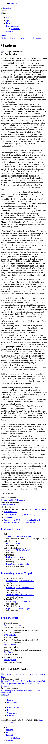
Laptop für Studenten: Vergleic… (19, 608)
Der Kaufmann (10, 645)
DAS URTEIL (10, 635)
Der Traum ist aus (13, 543)
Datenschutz (12, 703)
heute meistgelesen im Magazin (17, 573)
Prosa (8, 23)
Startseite (4, 38)
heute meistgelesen (10, 529)
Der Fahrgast (9, 652)
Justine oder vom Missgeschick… (19, 536)
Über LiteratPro (13, 707)
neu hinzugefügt (9, 617)
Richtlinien (11, 710)
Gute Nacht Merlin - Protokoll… (19, 550)
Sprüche (9, 20)
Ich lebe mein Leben (14, 557)
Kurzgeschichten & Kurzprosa (29, 38)
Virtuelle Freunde (8, 722)
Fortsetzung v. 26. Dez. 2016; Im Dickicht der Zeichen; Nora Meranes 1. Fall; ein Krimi (22, 521)
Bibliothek (15, 29)
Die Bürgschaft (10, 660)
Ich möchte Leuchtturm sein (17, 564)
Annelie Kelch (40, 509)
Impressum (11, 700)
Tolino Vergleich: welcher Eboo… (20, 594)
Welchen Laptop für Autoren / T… (20, 581)
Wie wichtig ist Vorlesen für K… (19, 601)
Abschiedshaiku (10, 512)
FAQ (41, 720)
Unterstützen (14, 3)
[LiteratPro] (6, 8)
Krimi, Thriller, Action (10, 505)
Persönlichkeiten (12, 26)
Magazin (9, 31)
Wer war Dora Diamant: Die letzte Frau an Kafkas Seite (23, 681)
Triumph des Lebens (12, 625)
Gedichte (9, 18)
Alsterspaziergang (11, 517)
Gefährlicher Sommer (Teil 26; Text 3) (19, 514)
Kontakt (10, 715)
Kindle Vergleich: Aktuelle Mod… (20, 588)
